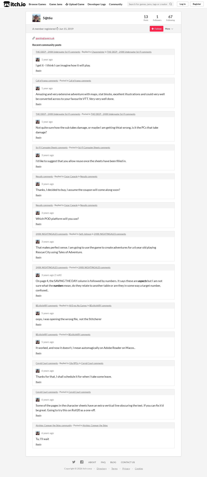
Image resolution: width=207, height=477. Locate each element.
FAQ (103, 462)
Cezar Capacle (71, 176)
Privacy (126, 468)
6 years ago (47, 370)
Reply (38, 70)
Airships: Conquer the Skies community (54, 425)
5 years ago (47, 313)
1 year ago (47, 59)
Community (115, 4)
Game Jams (55, 4)
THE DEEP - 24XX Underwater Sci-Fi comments (58, 52)
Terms (114, 468)
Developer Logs (97, 4)
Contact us (128, 462)
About (92, 462)
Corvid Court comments (47, 363)
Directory (102, 468)
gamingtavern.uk (45, 38)
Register (197, 4)
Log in (183, 4)
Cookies (139, 468)
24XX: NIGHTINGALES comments (52, 234)
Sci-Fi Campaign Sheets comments (52, 147)
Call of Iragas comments (47, 80)
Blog (113, 462)
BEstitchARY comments (47, 305)
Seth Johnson (85, 234)
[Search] (171, 4)
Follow (158, 28)
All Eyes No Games (78, 305)
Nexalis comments (44, 176)
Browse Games (37, 4)
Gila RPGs (74, 363)
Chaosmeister (98, 52)
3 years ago (47, 155)
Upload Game (76, 4)
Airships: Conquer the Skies (95, 425)
